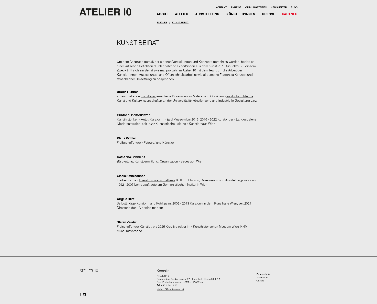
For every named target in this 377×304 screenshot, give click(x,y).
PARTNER (162, 22)
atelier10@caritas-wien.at (170, 289)
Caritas (260, 280)
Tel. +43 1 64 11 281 (168, 285)
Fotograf (149, 142)
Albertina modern (151, 208)
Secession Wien (192, 161)
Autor (144, 119)
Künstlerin (148, 96)
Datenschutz (263, 274)
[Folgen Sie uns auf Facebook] (80, 294)
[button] (221, 7)
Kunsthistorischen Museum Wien (216, 226)
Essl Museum (176, 119)
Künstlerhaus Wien (202, 124)
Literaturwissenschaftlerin (157, 180)
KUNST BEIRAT (180, 22)
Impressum (262, 277)
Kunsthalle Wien (225, 203)
